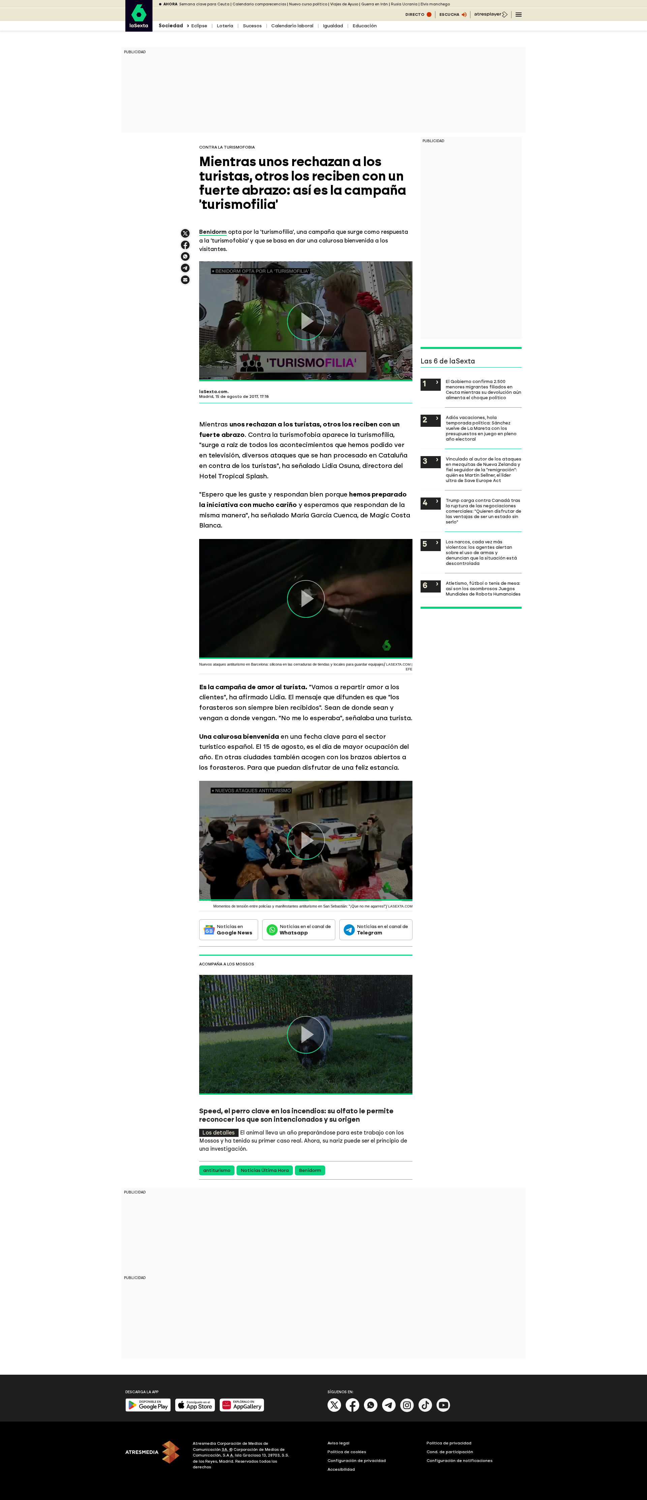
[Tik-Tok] (425, 1410)
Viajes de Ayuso (344, 4)
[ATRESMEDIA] (155, 1456)
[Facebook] (352, 1410)
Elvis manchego (435, 4)
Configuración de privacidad (357, 1460)
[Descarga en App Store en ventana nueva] (195, 1410)
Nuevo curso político (308, 4)
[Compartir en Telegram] (185, 271)
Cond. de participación (450, 1451)
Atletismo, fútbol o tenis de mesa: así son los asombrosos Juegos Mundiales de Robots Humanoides (483, 588)
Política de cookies (347, 1451)
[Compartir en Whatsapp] (185, 259)
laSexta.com (213, 391)
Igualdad (333, 26)
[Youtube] (443, 1410)
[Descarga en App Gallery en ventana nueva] (242, 1410)
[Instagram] (407, 1410)
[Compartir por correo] (185, 283)
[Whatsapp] (371, 1410)
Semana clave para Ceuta (204, 4)
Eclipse (199, 26)
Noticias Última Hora (265, 1170)
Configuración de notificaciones (460, 1460)
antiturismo (216, 1170)
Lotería (225, 26)
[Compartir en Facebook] (185, 248)
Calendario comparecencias (259, 4)
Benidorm (310, 1170)
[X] (185, 236)
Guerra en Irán (374, 4)
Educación (364, 26)
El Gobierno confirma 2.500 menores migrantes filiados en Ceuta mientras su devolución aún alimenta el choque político (483, 389)
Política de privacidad (449, 1443)
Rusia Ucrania (404, 4)
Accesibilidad (341, 1469)
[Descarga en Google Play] (148, 1410)
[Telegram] (389, 1410)
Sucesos (252, 26)
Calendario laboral (292, 26)
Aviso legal (338, 1443)
